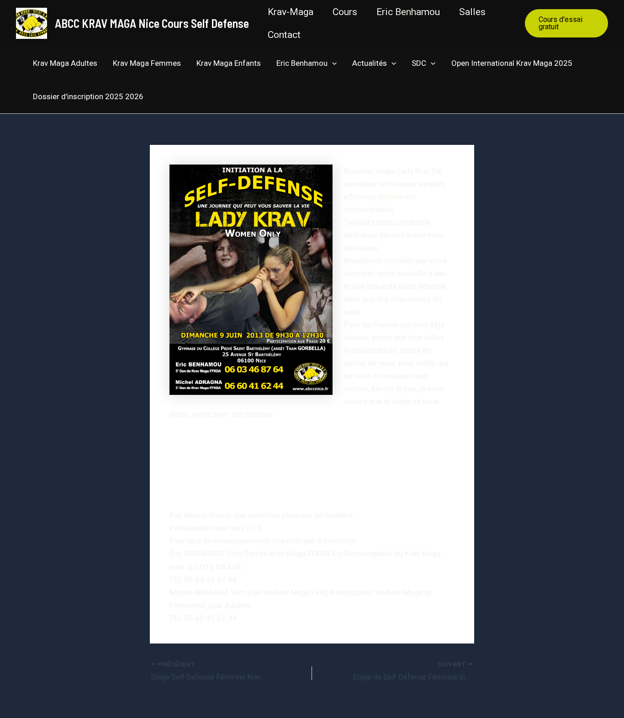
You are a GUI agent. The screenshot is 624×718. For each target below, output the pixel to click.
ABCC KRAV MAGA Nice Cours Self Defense (152, 23)
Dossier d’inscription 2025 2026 (88, 96)
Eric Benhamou (408, 11)
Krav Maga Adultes (65, 63)
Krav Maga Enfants (228, 63)
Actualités (369, 63)
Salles (472, 11)
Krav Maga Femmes (147, 63)
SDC (419, 63)
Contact (284, 34)
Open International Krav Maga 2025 (511, 63)
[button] (566, 23)
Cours (345, 11)
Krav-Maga (290, 11)
